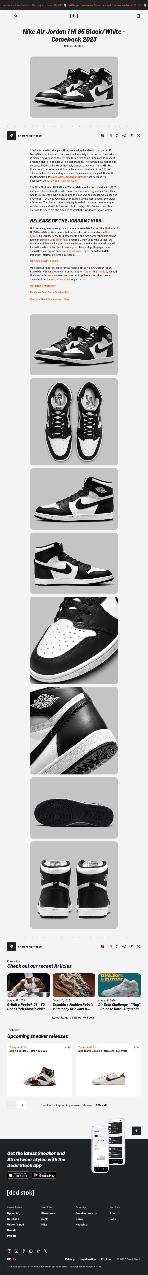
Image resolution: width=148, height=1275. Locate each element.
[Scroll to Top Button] (136, 1131)
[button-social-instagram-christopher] (102, 135)
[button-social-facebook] (117, 135)
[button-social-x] (138, 135)
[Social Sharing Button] (11, 135)
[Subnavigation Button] (9, 16)
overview (52, 275)
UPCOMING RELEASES (44, 261)
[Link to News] (16, 16)
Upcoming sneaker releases (37, 1036)
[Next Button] (21, 1105)
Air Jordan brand (60, 279)
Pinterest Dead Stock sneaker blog (49, 299)
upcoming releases (71, 251)
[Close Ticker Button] (138, 5)
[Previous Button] (11, 1105)
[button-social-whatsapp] (124, 135)
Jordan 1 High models (95, 271)
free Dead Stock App (55, 239)
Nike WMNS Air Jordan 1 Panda (69, 176)
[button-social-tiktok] (131, 135)
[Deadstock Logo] (74, 16)
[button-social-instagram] (110, 135)
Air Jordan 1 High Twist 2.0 (62, 180)
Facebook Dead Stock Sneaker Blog (49, 292)
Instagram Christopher (43, 285)
